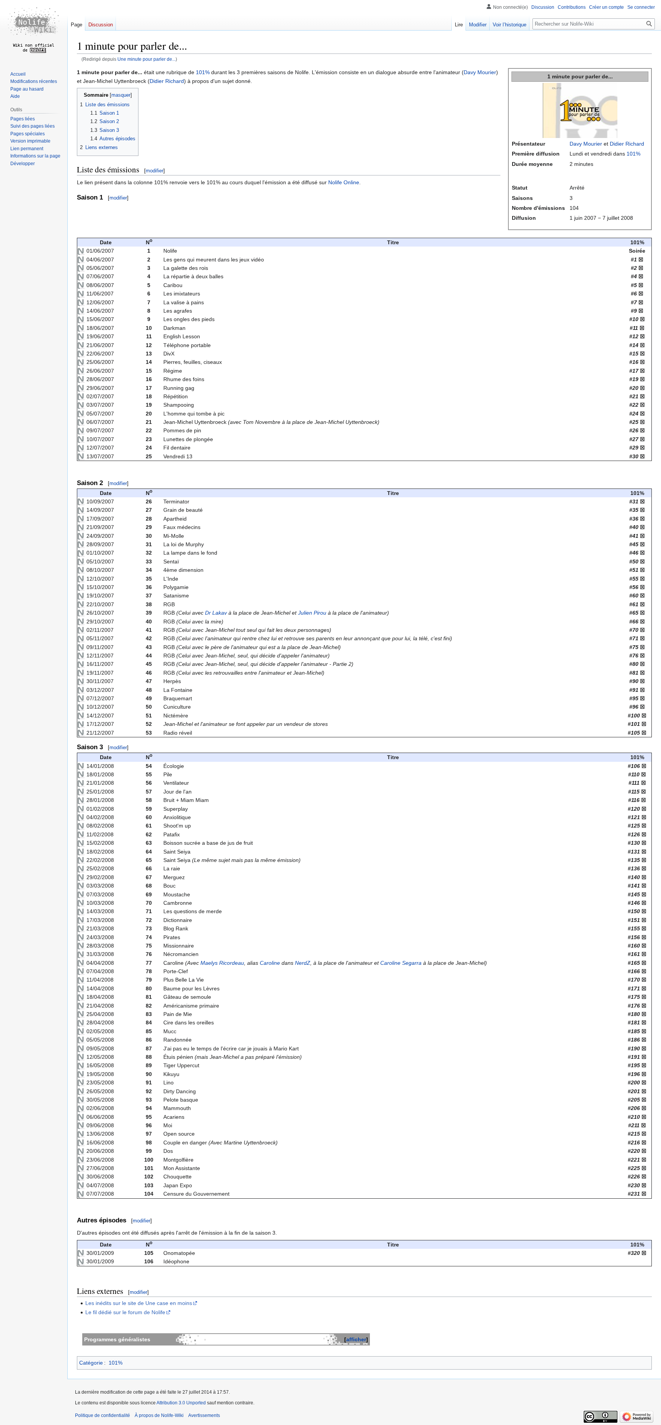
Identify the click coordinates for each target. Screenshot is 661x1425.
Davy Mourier (586, 144)
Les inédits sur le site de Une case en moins (138, 1303)
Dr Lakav (216, 613)
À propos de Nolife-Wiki (159, 1415)
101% (633, 154)
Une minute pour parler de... (146, 59)
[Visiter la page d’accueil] (33, 30)
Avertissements (204, 1415)
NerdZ (302, 963)
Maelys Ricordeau (222, 963)
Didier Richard (627, 144)
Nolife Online (343, 182)
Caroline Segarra (401, 963)
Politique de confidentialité (102, 1415)
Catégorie (91, 1363)
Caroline (270, 963)
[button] (22, 163)
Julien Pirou (312, 613)
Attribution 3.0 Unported (181, 1403)
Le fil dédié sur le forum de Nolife (125, 1312)
